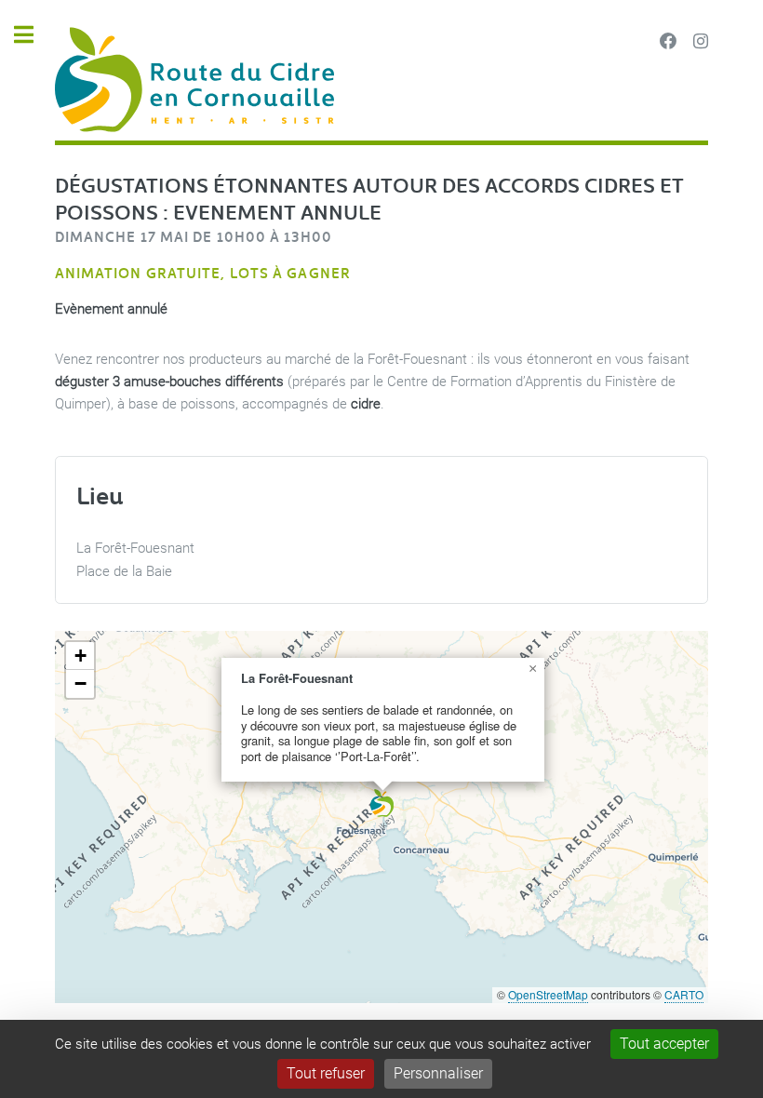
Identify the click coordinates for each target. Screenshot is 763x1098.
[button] (382, 803)
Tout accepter (664, 1043)
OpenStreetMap (548, 994)
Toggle (33, 35)
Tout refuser (326, 1073)
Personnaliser (438, 1073)
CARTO (683, 994)
